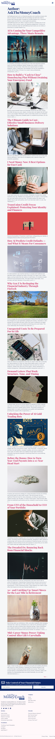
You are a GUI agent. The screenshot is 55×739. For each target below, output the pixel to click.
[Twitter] (3, 708)
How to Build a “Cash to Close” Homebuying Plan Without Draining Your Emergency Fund (27, 77)
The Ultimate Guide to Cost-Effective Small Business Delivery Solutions (25, 122)
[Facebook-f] (1, 708)
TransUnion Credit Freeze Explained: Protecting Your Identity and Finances (26, 207)
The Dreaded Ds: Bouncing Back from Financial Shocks (25, 549)
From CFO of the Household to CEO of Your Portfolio (27, 506)
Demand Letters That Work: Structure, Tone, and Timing (23, 372)
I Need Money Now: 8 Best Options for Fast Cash (26, 163)
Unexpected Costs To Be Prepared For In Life (26, 330)
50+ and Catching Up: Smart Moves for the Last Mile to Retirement (26, 591)
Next (46, 676)
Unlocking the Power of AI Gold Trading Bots (24, 415)
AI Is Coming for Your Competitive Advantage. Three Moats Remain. (26, 32)
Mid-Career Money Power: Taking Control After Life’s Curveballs (26, 634)
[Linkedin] (10, 708)
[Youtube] (6, 708)
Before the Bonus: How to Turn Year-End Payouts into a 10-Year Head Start (25, 460)
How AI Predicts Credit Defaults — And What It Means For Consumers (26, 242)
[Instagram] (8, 708)
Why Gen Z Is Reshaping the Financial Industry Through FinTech (22, 286)
